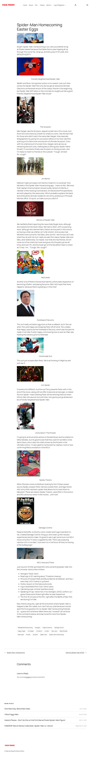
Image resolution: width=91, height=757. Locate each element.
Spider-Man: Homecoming (16, 652)
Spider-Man (43, 634)
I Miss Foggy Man (11, 714)
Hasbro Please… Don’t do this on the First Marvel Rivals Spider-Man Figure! (34, 720)
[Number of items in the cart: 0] (87, 5)
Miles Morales (63, 631)
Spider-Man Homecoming (56, 634)
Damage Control (59, 627)
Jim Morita (39, 631)
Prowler (28, 634)
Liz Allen (47, 631)
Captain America (47, 627)
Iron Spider (31, 631)
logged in (28, 677)
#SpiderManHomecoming (25, 627)
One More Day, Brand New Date (17, 709)
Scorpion (35, 634)
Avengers (37, 627)
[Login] (75, 5)
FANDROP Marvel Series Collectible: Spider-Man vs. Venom (28, 726)
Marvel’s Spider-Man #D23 (75, 652)
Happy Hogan (21, 631)
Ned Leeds (21, 634)
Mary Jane (54, 631)
